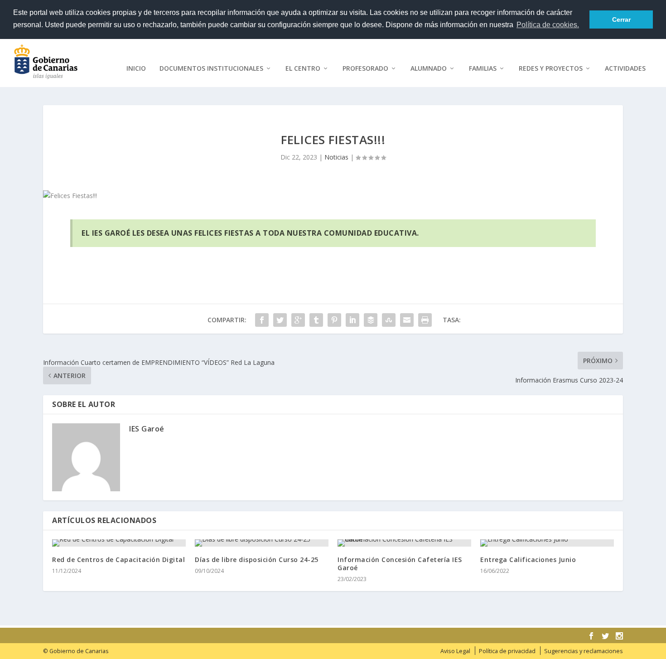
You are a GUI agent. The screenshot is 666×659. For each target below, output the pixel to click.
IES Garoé (146, 429)
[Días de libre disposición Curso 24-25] (261, 543)
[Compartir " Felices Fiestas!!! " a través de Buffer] (371, 320)
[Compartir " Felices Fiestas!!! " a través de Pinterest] (334, 320)
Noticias (336, 157)
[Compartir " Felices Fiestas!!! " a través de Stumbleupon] (389, 320)
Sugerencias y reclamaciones (583, 651)
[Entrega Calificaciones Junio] (547, 543)
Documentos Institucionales (211, 69)
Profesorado (365, 69)
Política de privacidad (507, 651)
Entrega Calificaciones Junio (528, 559)
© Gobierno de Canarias (76, 651)
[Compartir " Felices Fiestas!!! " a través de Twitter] (280, 320)
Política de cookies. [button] (547, 25)
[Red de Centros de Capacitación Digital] (119, 543)
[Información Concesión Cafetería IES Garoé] (404, 543)
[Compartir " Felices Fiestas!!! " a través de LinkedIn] (352, 320)
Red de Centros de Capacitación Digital (118, 559)
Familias (483, 69)
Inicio (136, 69)
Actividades (625, 69)
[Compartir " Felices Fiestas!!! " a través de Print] (425, 320)
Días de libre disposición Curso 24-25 (257, 559)
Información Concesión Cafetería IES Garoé (400, 563)
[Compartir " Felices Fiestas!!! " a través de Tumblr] (316, 320)
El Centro (302, 69)
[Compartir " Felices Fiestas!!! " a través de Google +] (298, 320)
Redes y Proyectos (551, 69)
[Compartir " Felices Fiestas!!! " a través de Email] (407, 320)
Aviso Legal (455, 651)
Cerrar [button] (621, 19)
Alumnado (428, 69)
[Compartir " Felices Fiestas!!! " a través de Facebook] (262, 320)
